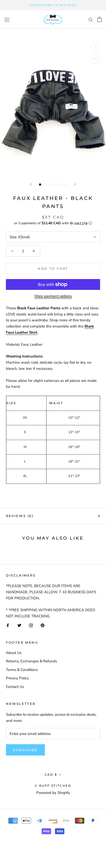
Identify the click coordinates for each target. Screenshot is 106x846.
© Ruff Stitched (53, 785)
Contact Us (15, 686)
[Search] (90, 19)
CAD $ (51, 774)
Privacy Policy (17, 678)
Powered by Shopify (53, 792)
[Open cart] (99, 19)
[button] (53, 223)
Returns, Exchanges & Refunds (31, 661)
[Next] (75, 184)
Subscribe (25, 750)
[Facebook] (8, 625)
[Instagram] (31, 625)
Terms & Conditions (22, 669)
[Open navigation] (6, 19)
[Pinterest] (42, 625)
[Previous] (31, 184)
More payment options (53, 296)
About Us (13, 652)
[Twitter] (19, 625)
